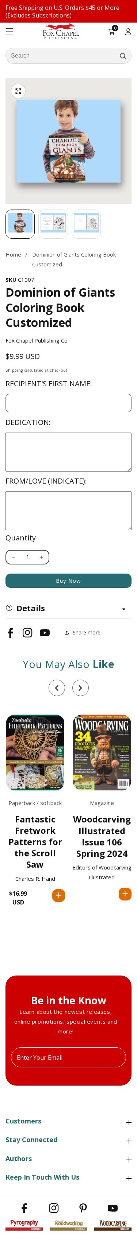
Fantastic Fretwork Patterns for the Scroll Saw (35, 841)
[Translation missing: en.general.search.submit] (122, 55)
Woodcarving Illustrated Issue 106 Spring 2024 (102, 836)
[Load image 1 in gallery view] (20, 224)
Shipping (14, 370)
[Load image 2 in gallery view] (53, 224)
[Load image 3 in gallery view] (86, 224)
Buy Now (68, 580)
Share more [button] (86, 632)
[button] (57, 688)
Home (13, 254)
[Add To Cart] (58, 895)
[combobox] (68, 56)
